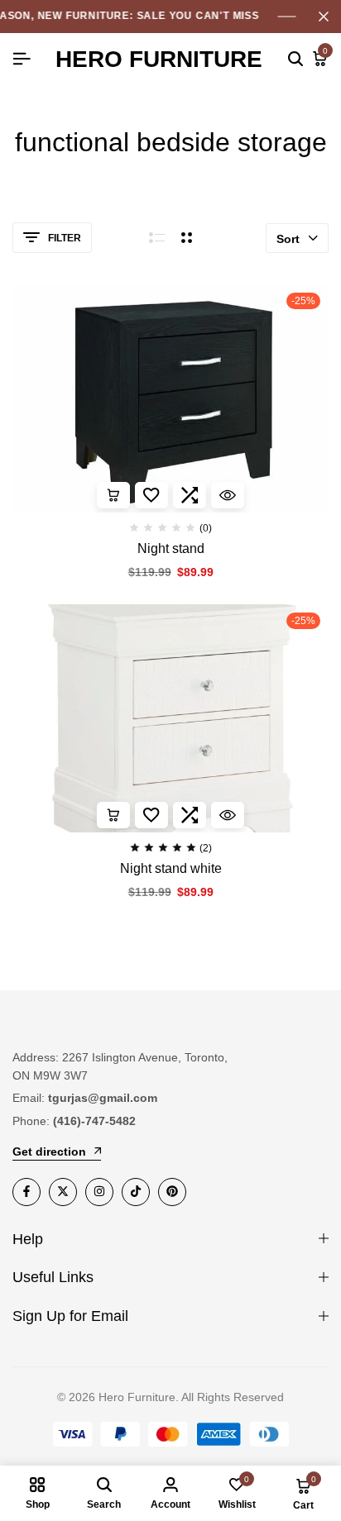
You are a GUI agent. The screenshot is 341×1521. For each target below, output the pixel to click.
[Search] (295, 59)
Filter (64, 238)
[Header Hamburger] (21, 59)
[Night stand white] (170, 718)
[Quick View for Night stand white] (227, 815)
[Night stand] (170, 398)
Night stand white (171, 868)
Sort (288, 239)
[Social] (26, 1192)
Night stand (170, 548)
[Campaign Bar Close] (323, 16)
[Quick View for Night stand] (227, 495)
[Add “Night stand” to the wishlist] (151, 495)
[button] (113, 495)
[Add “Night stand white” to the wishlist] (151, 815)
